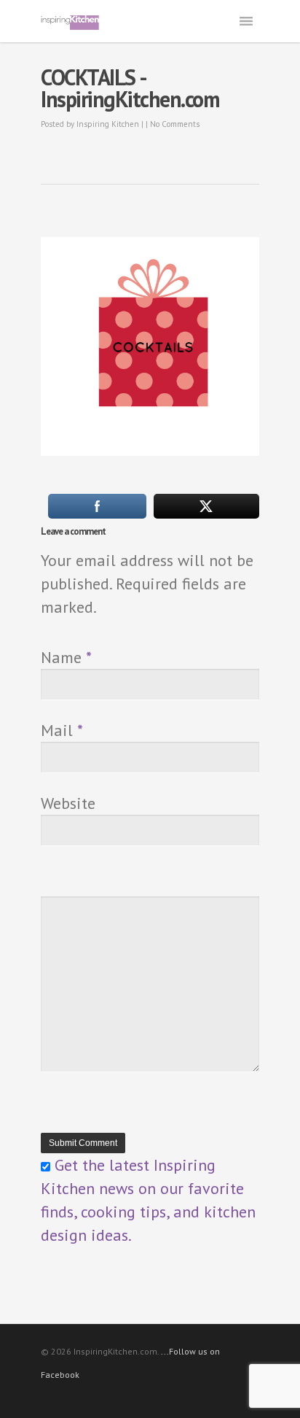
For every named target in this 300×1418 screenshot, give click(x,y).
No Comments (175, 124)
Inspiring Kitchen (107, 124)
